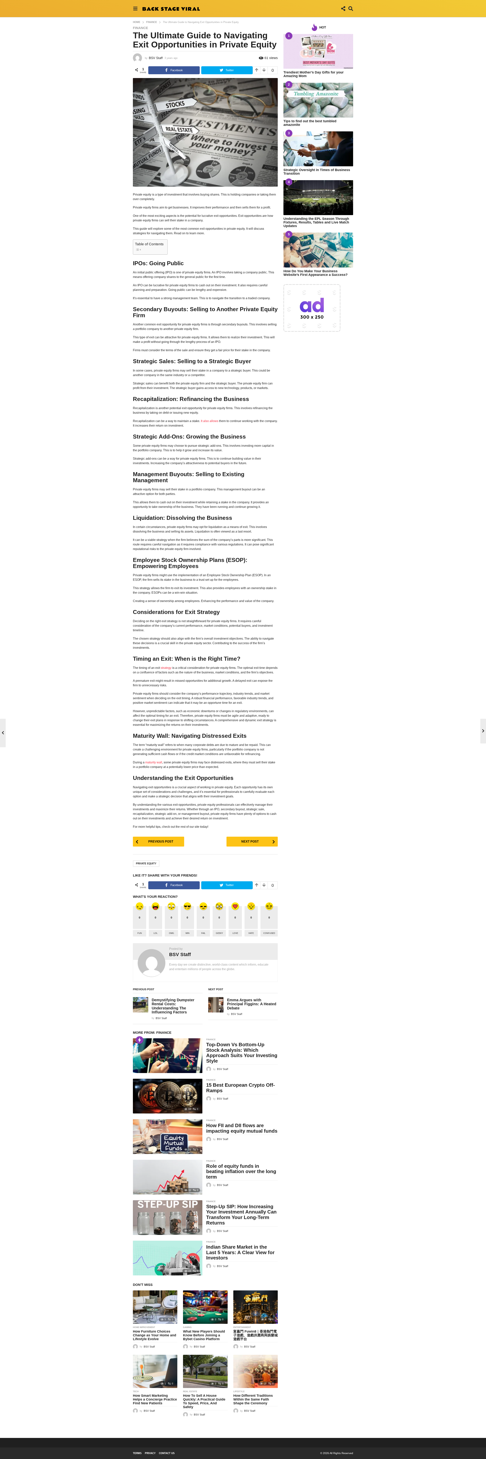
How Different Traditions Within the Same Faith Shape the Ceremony (253, 1399)
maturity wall (153, 762)
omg (171, 933)
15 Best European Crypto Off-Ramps (240, 1087)
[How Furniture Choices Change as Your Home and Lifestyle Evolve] (155, 1307)
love (235, 933)
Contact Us (167, 1453)
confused (269, 933)
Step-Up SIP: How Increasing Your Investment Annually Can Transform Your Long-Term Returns (241, 1215)
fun (139, 933)
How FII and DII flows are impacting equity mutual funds (241, 1128)
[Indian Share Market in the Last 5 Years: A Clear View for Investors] (167, 1258)
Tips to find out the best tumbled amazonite (309, 123)
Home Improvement (144, 1327)
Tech (136, 1391)
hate (251, 933)
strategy (166, 667)
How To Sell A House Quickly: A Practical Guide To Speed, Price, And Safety (204, 1401)
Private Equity (146, 863)
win (187, 933)
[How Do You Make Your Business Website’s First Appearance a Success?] (318, 250)
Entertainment (242, 1327)
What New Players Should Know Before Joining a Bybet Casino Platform (204, 1335)
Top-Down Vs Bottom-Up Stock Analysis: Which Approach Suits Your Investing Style (241, 1053)
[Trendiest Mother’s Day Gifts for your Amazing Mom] (318, 51)
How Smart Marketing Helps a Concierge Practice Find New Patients (155, 1399)
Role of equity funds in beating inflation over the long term (241, 1171)
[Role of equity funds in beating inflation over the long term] (167, 1177)
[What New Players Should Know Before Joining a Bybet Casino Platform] (205, 1307)
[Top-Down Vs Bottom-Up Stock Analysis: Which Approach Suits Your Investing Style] (167, 1055)
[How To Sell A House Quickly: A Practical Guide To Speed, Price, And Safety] (205, 1371)
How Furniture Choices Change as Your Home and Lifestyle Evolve (154, 1335)
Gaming (187, 1327)
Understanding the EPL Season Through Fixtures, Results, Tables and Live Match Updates (316, 222)
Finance (140, 28)
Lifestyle (239, 1391)
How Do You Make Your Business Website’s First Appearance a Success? (315, 273)
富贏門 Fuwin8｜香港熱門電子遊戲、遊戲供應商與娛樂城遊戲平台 (255, 1335)
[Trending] (139, 1040)
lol (156, 933)
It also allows (209, 421)
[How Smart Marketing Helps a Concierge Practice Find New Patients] (155, 1371)
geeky (219, 933)
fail (203, 933)
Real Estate (190, 1391)
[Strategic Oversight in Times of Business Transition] (318, 148)
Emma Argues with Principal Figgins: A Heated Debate (251, 1004)
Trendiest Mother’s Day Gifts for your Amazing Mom (313, 74)
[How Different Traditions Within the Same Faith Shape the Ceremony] (255, 1371)
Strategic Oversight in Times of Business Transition (316, 171)
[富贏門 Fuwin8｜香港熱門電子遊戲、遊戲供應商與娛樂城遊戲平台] (255, 1307)
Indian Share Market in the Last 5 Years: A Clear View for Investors (240, 1252)
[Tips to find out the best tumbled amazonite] (318, 100)
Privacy (150, 1453)
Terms (137, 1453)
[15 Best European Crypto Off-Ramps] (167, 1096)
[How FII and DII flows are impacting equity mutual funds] (167, 1136)
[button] (135, 8)
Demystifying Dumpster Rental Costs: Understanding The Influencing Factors (173, 1006)
